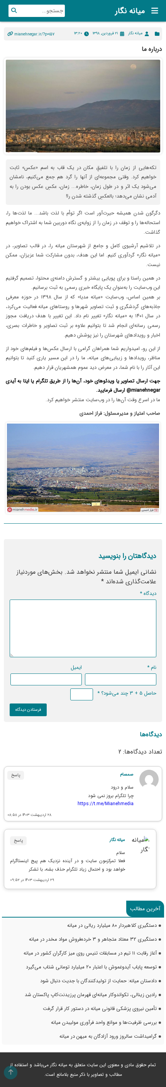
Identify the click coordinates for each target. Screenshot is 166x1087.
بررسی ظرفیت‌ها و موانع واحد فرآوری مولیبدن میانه (104, 1022)
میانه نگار (130, 11)
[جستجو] (13, 11)
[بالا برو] (10, 1072)
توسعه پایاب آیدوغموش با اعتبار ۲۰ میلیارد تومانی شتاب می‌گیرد (91, 967)
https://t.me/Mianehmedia (106, 803)
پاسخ (15, 775)
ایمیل (76, 667)
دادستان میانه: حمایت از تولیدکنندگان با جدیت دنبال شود (98, 981)
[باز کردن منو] (152, 11)
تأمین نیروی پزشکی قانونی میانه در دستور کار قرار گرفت (100, 1009)
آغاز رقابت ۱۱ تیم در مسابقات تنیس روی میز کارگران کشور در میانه (90, 953)
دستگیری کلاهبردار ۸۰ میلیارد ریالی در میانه (112, 925)
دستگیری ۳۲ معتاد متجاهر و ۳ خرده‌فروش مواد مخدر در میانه (93, 939)
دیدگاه (148, 594)
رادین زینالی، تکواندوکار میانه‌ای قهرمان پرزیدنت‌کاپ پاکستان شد (91, 995)
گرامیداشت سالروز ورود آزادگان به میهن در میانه (108, 1036)
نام (151, 667)
